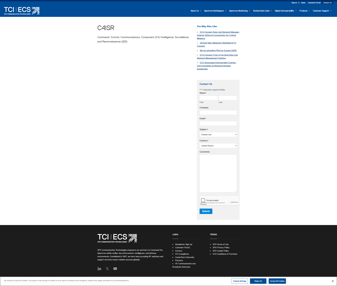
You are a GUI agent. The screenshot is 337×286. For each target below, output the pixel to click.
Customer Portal (314, 3)
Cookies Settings (239, 281)
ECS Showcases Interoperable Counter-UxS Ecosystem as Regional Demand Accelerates (217, 65)
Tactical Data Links (261, 11)
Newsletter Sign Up (183, 244)
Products (303, 11)
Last (220, 102)
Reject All (258, 281)
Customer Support (321, 11)
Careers (178, 251)
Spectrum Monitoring (238, 11)
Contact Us (327, 3)
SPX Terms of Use (221, 244)
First (202, 102)
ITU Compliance (182, 254)
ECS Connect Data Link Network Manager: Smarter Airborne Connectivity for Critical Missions (218, 35)
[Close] (333, 281)
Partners (179, 260)
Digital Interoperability (284, 11)
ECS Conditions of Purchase (225, 254)
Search (294, 3)
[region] (168, 281)
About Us (195, 11)
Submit (206, 211)
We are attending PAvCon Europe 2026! (218, 50)
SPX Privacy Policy (221, 247)
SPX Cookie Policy (221, 251)
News (303, 3)
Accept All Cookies (277, 281)
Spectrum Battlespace (214, 11)
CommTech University (184, 257)
